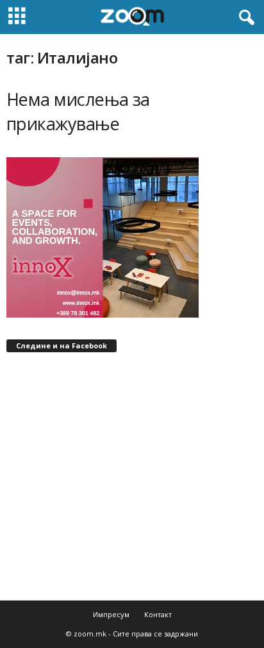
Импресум (111, 614)
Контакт (158, 614)
